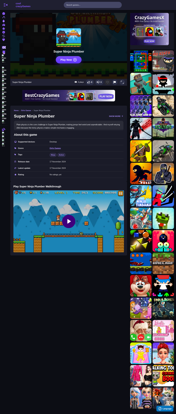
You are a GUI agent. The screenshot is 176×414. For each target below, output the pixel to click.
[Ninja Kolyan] (163, 128)
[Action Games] (3, 52)
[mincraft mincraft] (163, 263)
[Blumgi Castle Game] (163, 241)
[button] (122, 82)
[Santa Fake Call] (141, 330)
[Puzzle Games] (3, 56)
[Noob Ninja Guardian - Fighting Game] (163, 196)
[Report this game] (115, 82)
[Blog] (3, 129)
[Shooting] (3, 78)
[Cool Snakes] (163, 218)
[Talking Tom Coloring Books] (163, 375)
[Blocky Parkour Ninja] (141, 83)
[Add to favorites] (108, 82)
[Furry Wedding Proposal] (163, 398)
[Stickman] (3, 86)
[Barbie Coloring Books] (163, 330)
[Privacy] (3, 144)
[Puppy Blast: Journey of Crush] (141, 285)
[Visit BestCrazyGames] (68, 95)
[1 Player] (3, 99)
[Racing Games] (3, 48)
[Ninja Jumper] (163, 83)
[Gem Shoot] (141, 241)
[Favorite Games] (3, 39)
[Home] (3, 13)
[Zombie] (3, 82)
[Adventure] (3, 73)
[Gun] (3, 95)
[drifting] (3, 113)
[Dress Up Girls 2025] (141, 375)
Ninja (53, 155)
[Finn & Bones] (163, 308)
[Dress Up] (3, 69)
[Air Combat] (141, 218)
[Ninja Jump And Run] (141, 106)
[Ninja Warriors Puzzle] (141, 173)
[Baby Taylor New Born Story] (141, 353)
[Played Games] (3, 32)
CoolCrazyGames (20, 5)
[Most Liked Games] (3, 24)
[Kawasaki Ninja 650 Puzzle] (163, 106)
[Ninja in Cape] (163, 173)
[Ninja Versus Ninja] (141, 61)
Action (61, 155)
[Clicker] (3, 117)
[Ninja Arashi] (141, 128)
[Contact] (3, 133)
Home (16, 110)
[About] (3, 140)
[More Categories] (3, 61)
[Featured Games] (3, 28)
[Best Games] (3, 21)
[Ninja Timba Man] (141, 196)
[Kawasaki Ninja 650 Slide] (163, 151)
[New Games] (3, 17)
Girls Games (26, 110)
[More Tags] (3, 121)
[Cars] (3, 91)
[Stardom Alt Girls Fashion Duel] (141, 398)
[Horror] (3, 104)
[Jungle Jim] (141, 263)
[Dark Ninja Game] (163, 61)
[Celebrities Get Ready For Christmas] (163, 353)
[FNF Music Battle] (163, 285)
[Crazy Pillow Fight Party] (141, 308)
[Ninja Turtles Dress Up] (141, 151)
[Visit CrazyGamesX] (152, 29)
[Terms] (3, 137)
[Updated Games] (3, 36)
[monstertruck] (3, 108)
